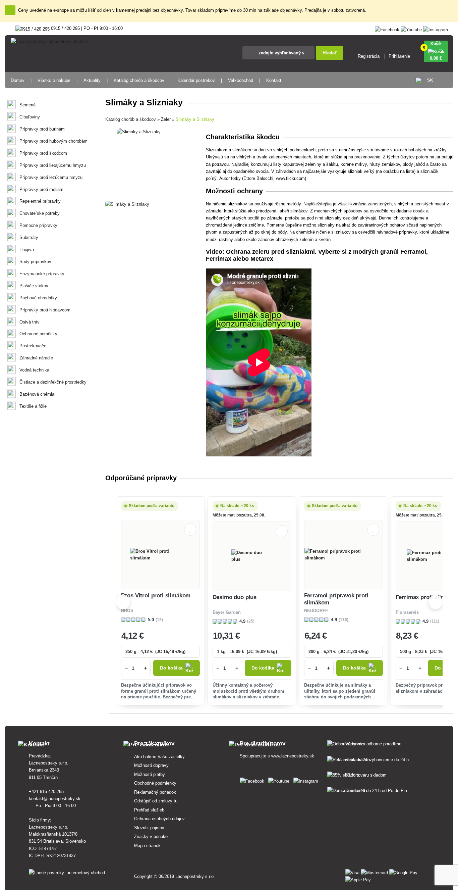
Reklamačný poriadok (155, 792)
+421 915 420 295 (47, 791)
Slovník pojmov (149, 827)
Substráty (28, 237)
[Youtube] (411, 28)
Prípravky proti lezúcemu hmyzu (50, 177)
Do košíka (171, 668)
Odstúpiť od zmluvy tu (155, 800)
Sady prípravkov (35, 261)
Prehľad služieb (149, 809)
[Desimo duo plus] (251, 556)
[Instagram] (435, 28)
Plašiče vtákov (33, 285)
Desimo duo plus (234, 597)
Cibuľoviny (29, 116)
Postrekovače (32, 345)
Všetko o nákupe (54, 80)
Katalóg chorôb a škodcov (139, 80)
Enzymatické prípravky (41, 273)
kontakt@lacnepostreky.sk (55, 798)
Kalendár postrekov (196, 80)
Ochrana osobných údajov (159, 818)
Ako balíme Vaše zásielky (159, 756)
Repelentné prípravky (40, 201)
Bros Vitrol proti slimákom (156, 595)
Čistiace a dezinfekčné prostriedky (53, 382)
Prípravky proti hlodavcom (44, 309)
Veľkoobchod (240, 80)
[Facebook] (387, 28)
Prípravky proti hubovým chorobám (53, 141)
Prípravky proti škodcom (43, 153)
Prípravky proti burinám (42, 129)
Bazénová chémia (36, 394)
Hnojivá (26, 249)
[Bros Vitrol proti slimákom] (160, 554)
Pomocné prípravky (38, 225)
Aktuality (92, 80)
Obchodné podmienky (155, 783)
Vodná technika (34, 370)
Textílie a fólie (33, 406)
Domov (17, 80)
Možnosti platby (149, 774)
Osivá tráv (29, 322)
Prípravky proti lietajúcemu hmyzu (52, 165)
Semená (27, 104)
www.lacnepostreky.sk (292, 755)
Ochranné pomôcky (38, 333)
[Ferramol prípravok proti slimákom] (343, 554)
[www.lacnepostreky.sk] (253, 779)
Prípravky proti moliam (41, 189)
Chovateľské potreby (39, 213)
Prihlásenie (399, 56)
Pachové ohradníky (38, 297)
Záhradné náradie (36, 357)
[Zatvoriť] (10, 10)
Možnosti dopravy (151, 765)
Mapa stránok (147, 845)
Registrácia (369, 56)
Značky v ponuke (151, 836)
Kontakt (273, 80)
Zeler (166, 119)
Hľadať (330, 52)
